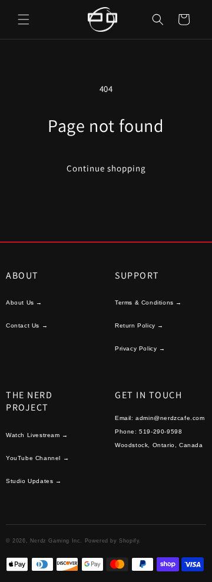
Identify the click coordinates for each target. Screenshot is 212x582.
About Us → (24, 302)
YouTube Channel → (37, 458)
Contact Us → (27, 325)
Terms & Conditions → (148, 302)
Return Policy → (139, 325)
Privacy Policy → (140, 348)
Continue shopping (106, 168)
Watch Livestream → (37, 435)
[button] (24, 19)
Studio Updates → (34, 481)
